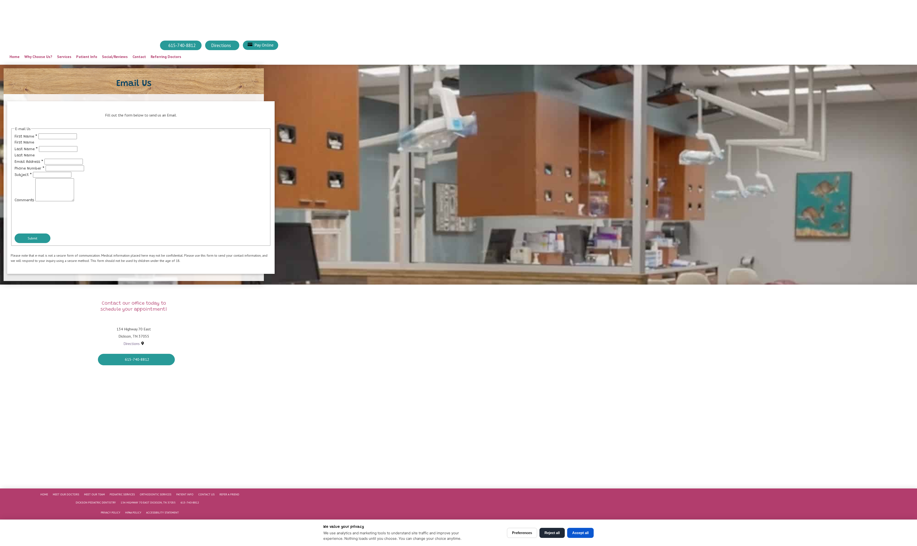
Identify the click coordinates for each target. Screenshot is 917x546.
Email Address (29, 162)
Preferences (522, 533)
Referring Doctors (166, 56)
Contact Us (206, 494)
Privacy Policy (110, 512)
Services (64, 56)
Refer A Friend (229, 494)
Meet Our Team (94, 494)
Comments (25, 200)
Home (15, 56)
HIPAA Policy (133, 512)
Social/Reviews (115, 56)
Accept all (580, 533)
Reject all (552, 533)
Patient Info (86, 56)
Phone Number (29, 168)
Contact (139, 56)
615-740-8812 (190, 502)
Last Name (26, 149)
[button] (260, 45)
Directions (131, 343)
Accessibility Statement (162, 512)
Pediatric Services (122, 494)
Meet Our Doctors (66, 494)
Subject (23, 175)
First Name (26, 136)
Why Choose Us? (38, 56)
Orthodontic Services (155, 494)
